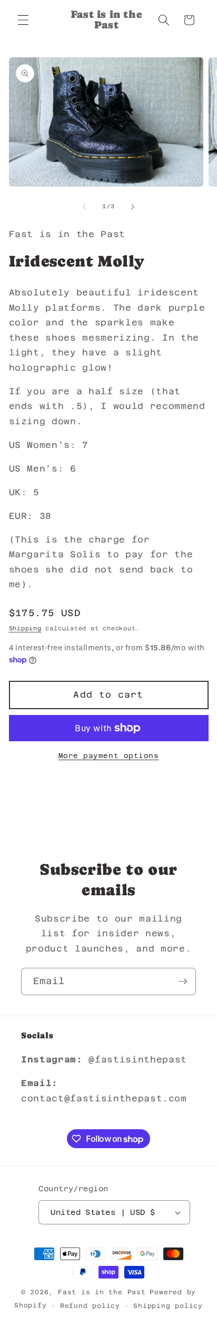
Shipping (25, 628)
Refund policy (90, 1306)
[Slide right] (132, 206)
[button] (23, 20)
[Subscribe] (182, 981)
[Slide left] (84, 206)
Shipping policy (168, 1306)
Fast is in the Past (102, 1292)
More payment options (108, 756)
